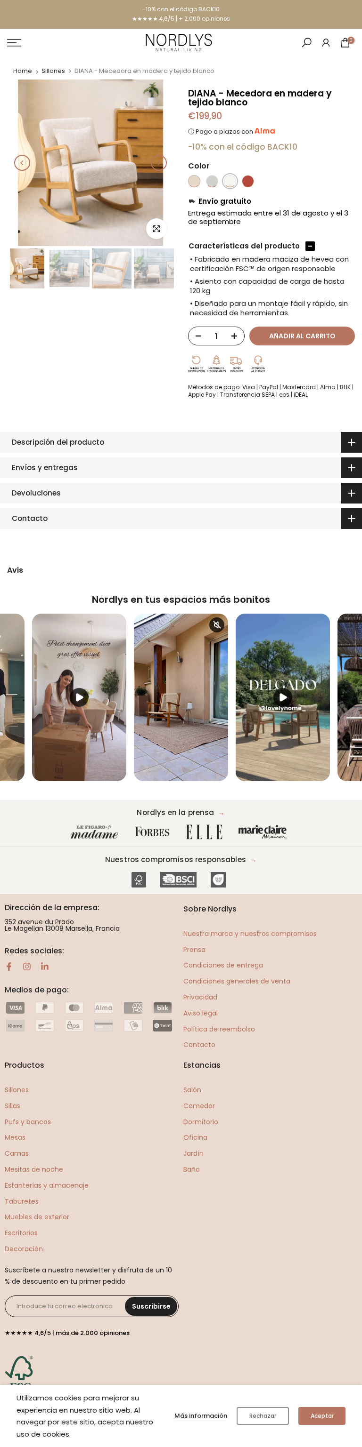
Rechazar (262, 1416)
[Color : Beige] (194, 181)
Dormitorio (200, 1122)
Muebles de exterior (37, 1217)
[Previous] (22, 163)
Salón (192, 1090)
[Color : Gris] (212, 181)
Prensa (194, 949)
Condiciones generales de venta (236, 981)
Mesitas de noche (34, 1169)
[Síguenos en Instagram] (27, 966)
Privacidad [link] (200, 997)
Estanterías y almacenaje (47, 1185)
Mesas (15, 1137)
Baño (191, 1169)
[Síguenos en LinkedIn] (45, 966)
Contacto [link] (199, 1044)
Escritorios (21, 1233)
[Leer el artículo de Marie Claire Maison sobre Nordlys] (265, 832)
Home (22, 71)
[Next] (159, 163)
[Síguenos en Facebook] (9, 966)
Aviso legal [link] (200, 1013)
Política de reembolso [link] (219, 1029)
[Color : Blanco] (230, 181)
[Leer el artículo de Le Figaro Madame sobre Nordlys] (96, 832)
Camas (17, 1153)
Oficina (195, 1137)
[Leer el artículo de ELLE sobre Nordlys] (206, 832)
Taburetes (22, 1201)
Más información (200, 1415)
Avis (15, 570)
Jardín (193, 1153)
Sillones (53, 71)
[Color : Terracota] (248, 181)
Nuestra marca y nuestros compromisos (250, 933)
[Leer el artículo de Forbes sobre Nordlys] (154, 832)
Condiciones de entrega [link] (223, 965)
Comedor (199, 1106)
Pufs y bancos (28, 1122)
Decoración (24, 1249)
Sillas (12, 1106)
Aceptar (322, 1416)
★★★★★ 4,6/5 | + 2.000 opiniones (181, 19)
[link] (326, 42)
